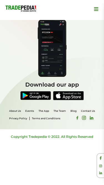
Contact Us (88, 110)
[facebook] (100, 158)
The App (44, 110)
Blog (73, 110)
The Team (60, 110)
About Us (15, 110)
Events (29, 110)
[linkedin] (100, 173)
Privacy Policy (18, 118)
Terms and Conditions (46, 118)
